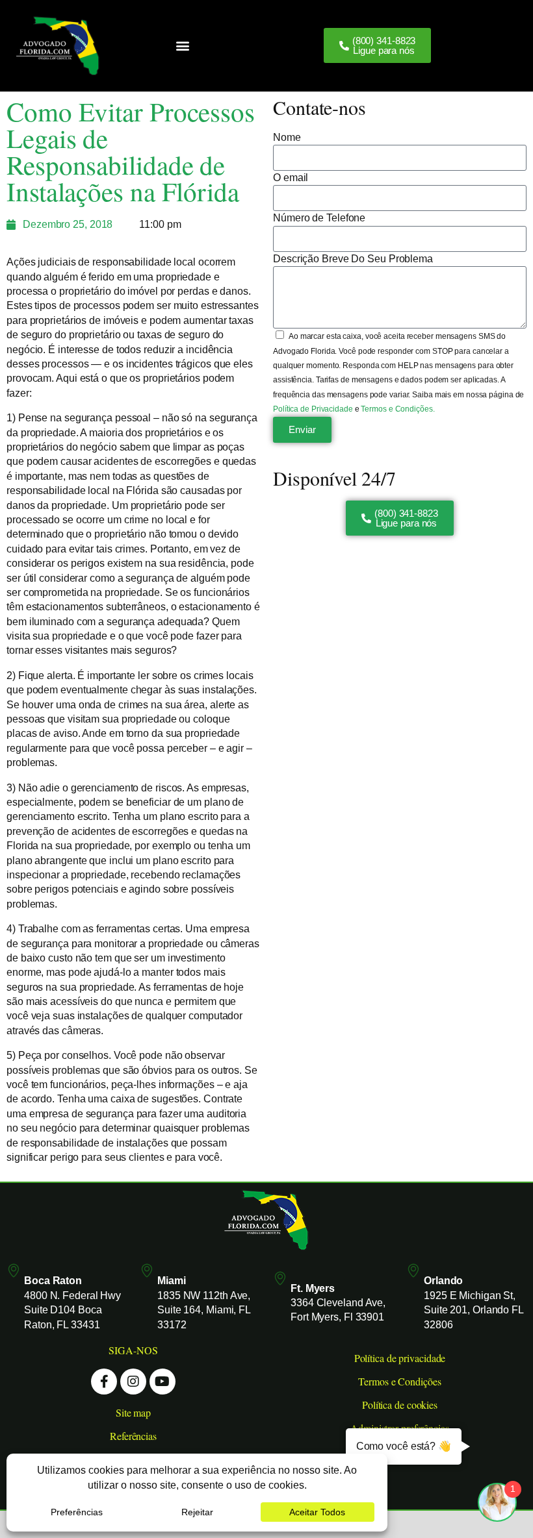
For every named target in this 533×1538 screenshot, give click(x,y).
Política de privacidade (400, 1358)
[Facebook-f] (104, 1382)
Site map (133, 1412)
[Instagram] (133, 1382)
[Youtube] (163, 1382)
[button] (182, 45)
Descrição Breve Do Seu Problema (353, 258)
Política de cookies (399, 1404)
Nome (287, 137)
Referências (133, 1436)
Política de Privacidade (314, 409)
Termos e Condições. (397, 409)
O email (290, 177)
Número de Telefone (319, 217)
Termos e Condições (399, 1381)
